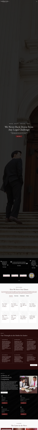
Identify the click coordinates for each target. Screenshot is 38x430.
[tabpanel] (19, 312)
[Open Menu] (36, 1)
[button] (36, 276)
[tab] (11, 296)
